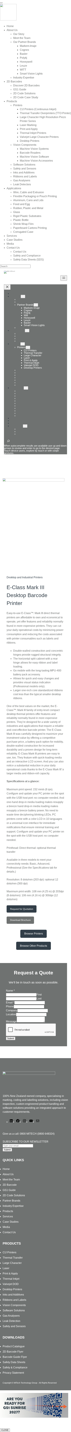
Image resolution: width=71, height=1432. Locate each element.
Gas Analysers (11, 1315)
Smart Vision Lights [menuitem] (31, 73)
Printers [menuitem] (17, 105)
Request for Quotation (21, 909)
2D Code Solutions (14, 1195)
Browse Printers (33, 933)
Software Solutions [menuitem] (24, 164)
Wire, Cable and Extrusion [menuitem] (28, 192)
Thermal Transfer (13, 1257)
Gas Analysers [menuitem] (21, 180)
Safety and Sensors (14, 1326)
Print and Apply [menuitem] (29, 129)
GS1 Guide (9, 1190)
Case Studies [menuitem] (14, 239)
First (39, 994)
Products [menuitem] (12, 101)
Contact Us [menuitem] (13, 247)
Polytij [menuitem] (23, 57)
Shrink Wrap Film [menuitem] (23, 224)
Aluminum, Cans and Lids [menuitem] (28, 200)
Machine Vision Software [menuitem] (34, 156)
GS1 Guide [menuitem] (19, 89)
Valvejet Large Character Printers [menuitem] (39, 137)
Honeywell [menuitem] (26, 61)
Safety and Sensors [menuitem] (24, 168)
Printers (21, 347)
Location (11, 1014)
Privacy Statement (13, 1372)
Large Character (12, 1263)
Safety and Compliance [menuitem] (27, 255)
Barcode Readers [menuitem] (30, 152)
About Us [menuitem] (12, 30)
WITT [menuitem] (23, 69)
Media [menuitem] (10, 243)
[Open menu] (63, 278)
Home (14, 293)
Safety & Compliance (15, 1367)
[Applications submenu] (26, 388)
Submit (10, 1038)
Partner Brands (25, 304)
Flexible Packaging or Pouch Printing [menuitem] (35, 196)
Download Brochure (20, 920)
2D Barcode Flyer (13, 1351)
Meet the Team (11, 1179)
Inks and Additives (13, 1294)
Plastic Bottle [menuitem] (21, 220)
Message (11, 1021)
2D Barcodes (18, 330)
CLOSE (5, 1430)
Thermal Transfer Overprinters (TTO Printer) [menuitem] (45, 113)
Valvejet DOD (11, 1284)
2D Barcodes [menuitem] (14, 81)
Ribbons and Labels (14, 1299)
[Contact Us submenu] (25, 426)
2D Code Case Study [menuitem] (25, 97)
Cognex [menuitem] (24, 49)
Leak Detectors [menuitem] (22, 184)
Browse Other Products (33, 945)
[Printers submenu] (28, 347)
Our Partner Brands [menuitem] (24, 42)
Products (15, 343)
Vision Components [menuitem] (24, 144)
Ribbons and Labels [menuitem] (25, 176)
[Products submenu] (22, 344)
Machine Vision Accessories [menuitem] (36, 160)
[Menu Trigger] (1, 2)
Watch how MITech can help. (17, 1423)
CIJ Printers (9, 1252)
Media (6, 1227)
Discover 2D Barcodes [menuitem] (26, 85)
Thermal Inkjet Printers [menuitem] (33, 133)
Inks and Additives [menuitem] (24, 172)
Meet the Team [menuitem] (21, 38)
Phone (10, 1006)
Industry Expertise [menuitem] (23, 77)
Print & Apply (10, 1273)
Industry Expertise (13, 1206)
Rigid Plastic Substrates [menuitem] (27, 216)
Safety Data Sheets (14, 1362)
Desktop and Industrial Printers (25, 577)
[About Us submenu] (23, 296)
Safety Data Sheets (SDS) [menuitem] (28, 259)
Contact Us (17, 425)
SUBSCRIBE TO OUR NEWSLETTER (25, 1141)
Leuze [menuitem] (23, 65)
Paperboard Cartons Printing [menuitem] (30, 227)
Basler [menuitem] (23, 53)
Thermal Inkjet (11, 1278)
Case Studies (10, 1221)
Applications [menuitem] (14, 188)
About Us (16, 296)
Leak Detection (11, 1321)
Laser (6, 1268)
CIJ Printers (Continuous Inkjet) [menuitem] (38, 109)
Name (10, 990)
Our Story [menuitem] (18, 34)
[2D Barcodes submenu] (27, 330)
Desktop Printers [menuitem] (29, 140)
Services (8, 1216)
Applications (17, 387)
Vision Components (14, 1305)
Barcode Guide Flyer (15, 1357)
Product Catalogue (14, 1346)
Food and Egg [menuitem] (21, 204)
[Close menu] (7, 287)
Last (38, 998)
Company (11, 1010)
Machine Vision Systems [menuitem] (34, 148)
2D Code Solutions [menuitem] (24, 93)
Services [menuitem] (12, 235)
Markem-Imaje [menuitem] (28, 46)
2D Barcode (10, 1184)
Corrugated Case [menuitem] (23, 231)
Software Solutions (14, 1310)
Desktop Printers (12, 1289)
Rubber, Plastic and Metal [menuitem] (28, 208)
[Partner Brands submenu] (36, 305)
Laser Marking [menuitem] (28, 125)
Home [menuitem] (10, 26)
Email (10, 1002)
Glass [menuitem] (16, 212)
